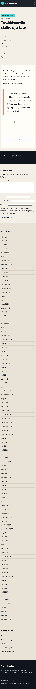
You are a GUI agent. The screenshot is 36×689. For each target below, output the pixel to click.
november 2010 (6, 359)
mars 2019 (4, 249)
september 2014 (6, 292)
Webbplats (3, 204)
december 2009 (6, 387)
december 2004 (6, 612)
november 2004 (6, 616)
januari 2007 (5, 513)
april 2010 (4, 379)
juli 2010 (4, 371)
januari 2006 (5, 560)
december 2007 (6, 470)
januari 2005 (5, 608)
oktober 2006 (6, 525)
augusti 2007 (5, 485)
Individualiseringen (7, 652)
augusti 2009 (5, 399)
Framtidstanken (11, 3)
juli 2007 (4, 489)
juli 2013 (4, 312)
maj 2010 (4, 375)
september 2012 (6, 324)
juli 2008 (4, 442)
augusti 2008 (5, 438)
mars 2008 (5, 458)
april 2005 (4, 596)
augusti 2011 (5, 343)
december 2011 (6, 339)
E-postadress (5, 201)
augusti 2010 (5, 367)
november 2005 (6, 568)
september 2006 (7, 529)
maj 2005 (4, 592)
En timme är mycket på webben (13, 84)
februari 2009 (6, 414)
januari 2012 (5, 336)
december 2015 (6, 272)
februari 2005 (6, 604)
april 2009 (4, 407)
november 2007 (6, 474)
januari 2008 (5, 466)
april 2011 (4, 355)
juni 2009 (4, 403)
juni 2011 (4, 351)
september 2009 (7, 395)
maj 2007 (4, 497)
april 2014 (4, 300)
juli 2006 (4, 537)
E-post (3, 57)
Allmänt (3, 636)
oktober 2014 (6, 288)
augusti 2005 (5, 580)
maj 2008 (4, 450)
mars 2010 (4, 383)
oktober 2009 (6, 391)
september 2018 (6, 253)
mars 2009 (5, 410)
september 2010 (6, 363)
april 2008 (4, 454)
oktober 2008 (6, 430)
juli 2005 (4, 584)
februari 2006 (6, 556)
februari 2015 (5, 280)
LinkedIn (3, 53)
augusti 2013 (5, 308)
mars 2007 (5, 505)
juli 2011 (4, 347)
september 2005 (7, 576)
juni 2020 (4, 245)
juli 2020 (4, 241)
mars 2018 (4, 257)
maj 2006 (4, 545)
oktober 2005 (6, 572)
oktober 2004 (6, 620)
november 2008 (6, 426)
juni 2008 (4, 446)
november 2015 (6, 276)
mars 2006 (5, 552)
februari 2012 (5, 332)
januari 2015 (5, 284)
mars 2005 (5, 600)
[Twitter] (17, 139)
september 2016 (6, 268)
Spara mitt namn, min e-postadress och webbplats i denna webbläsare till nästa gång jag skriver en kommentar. (17, 210)
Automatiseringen (8, 15)
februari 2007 (6, 509)
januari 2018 (5, 261)
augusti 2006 (5, 533)
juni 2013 (4, 316)
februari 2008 (6, 462)
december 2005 (6, 564)
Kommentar (4, 181)
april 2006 (4, 549)
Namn (2, 197)
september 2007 (7, 481)
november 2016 (6, 265)
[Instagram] (19, 139)
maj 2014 (4, 296)
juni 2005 (4, 588)
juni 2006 (4, 541)
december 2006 (6, 517)
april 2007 (4, 501)
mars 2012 (4, 328)
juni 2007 (4, 493)
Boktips (3, 644)
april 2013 (4, 320)
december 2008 (6, 422)
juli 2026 (4, 237)
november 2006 (6, 521)
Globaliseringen (6, 648)
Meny (32, 3)
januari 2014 (5, 304)
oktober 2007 (6, 478)
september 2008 (7, 434)
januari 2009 (5, 418)
